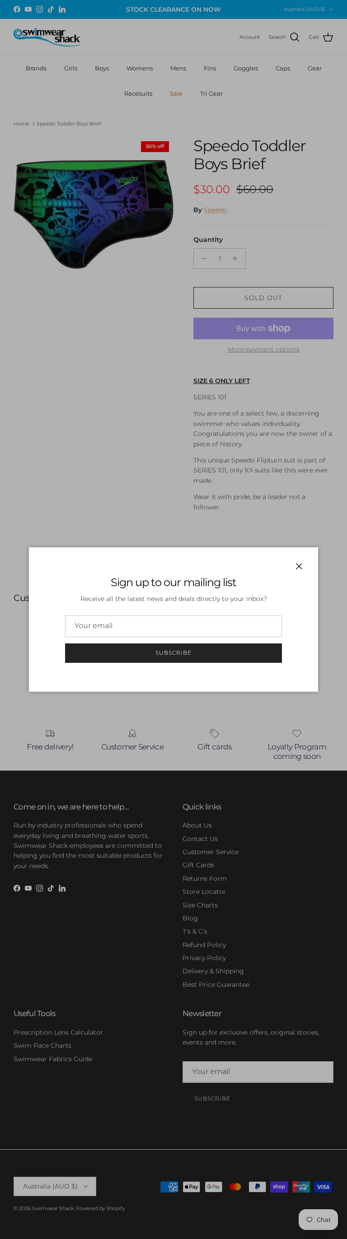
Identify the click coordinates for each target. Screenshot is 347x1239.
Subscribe (173, 652)
